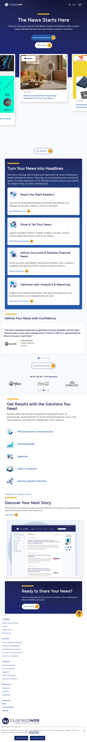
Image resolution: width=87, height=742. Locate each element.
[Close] (84, 731)
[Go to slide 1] (38, 358)
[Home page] (13, 4)
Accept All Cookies (37, 738)
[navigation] (80, 5)
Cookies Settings (21, 738)
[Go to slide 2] (41, 358)
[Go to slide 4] (46, 358)
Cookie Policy (34, 732)
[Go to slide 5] (48, 358)
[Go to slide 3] (43, 358)
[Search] (70, 5)
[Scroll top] (79, 613)
